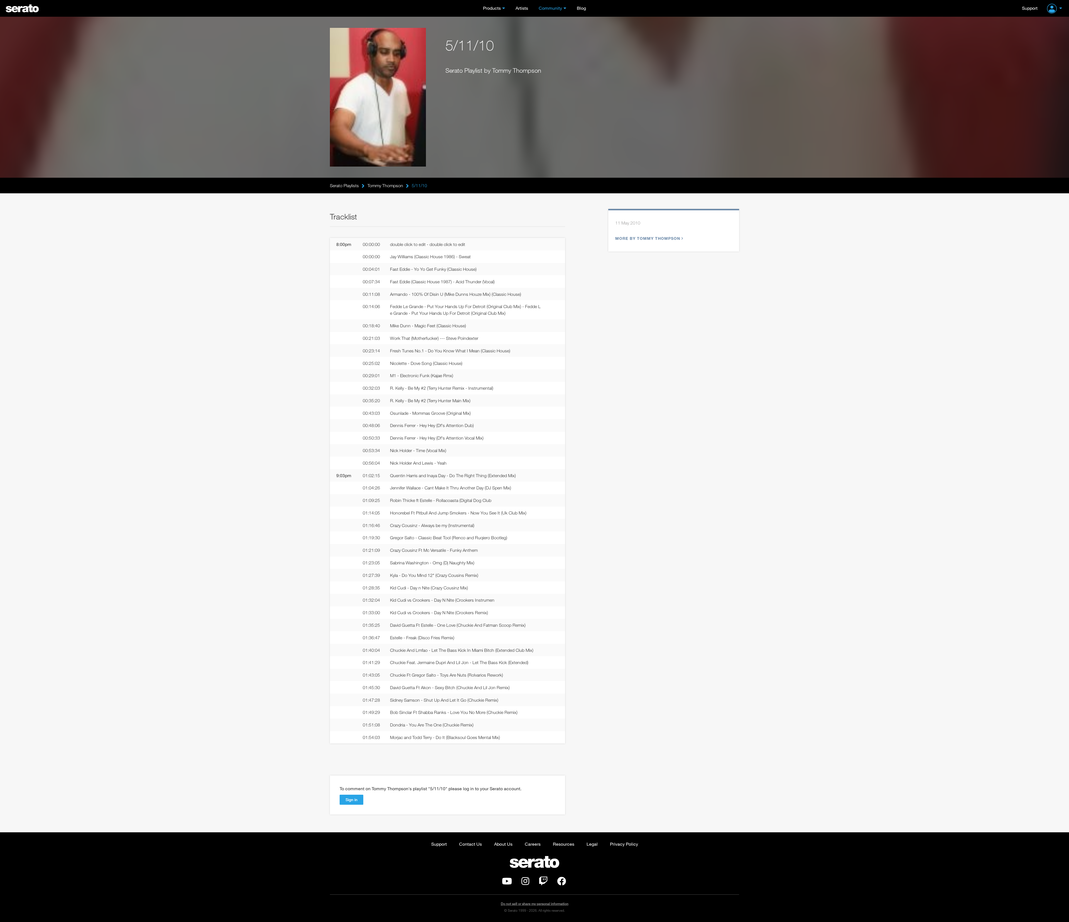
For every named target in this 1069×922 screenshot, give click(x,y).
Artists (522, 8)
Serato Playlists (344, 185)
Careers (533, 844)
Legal (592, 844)
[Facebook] (561, 882)
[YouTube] (507, 882)
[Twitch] (543, 882)
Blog (581, 8)
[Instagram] (525, 882)
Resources (563, 844)
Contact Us (470, 844)
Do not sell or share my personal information (534, 904)
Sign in (351, 799)
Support (1030, 8)
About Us (503, 844)
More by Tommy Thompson (647, 238)
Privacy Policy (624, 844)
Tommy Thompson (385, 185)
